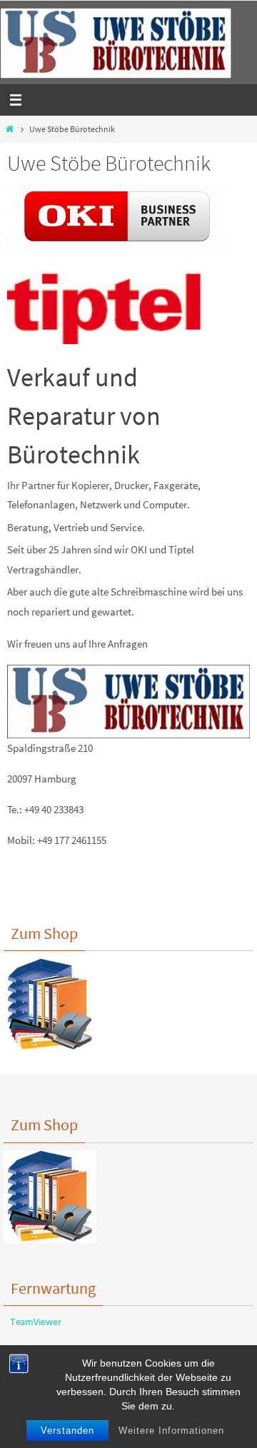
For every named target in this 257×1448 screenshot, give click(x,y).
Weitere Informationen (171, 1430)
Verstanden (67, 1430)
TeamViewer (32, 1321)
